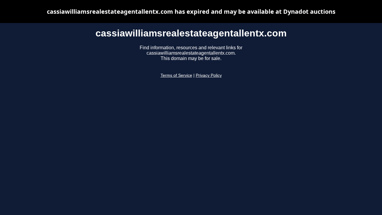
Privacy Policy (209, 75)
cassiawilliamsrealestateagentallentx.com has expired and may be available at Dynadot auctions (191, 11)
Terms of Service (176, 75)
